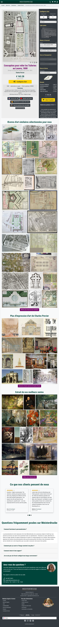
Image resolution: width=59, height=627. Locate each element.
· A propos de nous (6, 611)
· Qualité (22, 604)
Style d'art (8, 5)
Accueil (2, 5)
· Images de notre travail (26, 605)
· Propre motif (24, 600)
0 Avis (23, 108)
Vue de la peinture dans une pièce (21, 105)
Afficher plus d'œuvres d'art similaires (29, 309)
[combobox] (48, 22)
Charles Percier (21, 5)
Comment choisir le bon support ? (13, 551)
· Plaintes (4, 609)
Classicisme (13, 5)
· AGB (3, 604)
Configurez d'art (21, 82)
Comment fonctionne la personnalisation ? (15, 529)
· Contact (4, 600)
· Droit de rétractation (6, 607)
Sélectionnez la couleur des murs (21, 101)
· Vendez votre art (24, 602)
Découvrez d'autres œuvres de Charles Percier (29, 386)
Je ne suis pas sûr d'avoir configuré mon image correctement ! (20, 556)
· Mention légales (5, 602)
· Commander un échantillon (26, 609)
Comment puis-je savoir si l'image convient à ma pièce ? (19, 546)
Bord (41, 20)
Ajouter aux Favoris (27, 98)
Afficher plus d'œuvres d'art (29, 477)
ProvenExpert (14, 509)
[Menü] (1, 1)
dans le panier (49, 100)
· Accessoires (23, 607)
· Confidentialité (5, 605)
